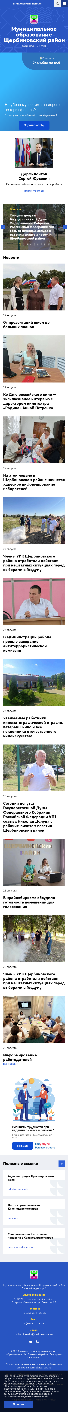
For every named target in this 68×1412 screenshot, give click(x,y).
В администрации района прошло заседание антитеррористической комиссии (27, 644)
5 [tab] (34, 244)
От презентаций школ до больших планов (26, 324)
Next (65, 227)
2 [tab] (24, 244)
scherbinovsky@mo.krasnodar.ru (34, 1334)
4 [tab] (31, 244)
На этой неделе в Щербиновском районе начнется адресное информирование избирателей (34, 482)
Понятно (18, 1404)
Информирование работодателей (20, 1057)
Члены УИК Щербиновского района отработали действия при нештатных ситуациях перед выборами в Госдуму (34, 563)
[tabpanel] (34, 227)
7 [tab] (41, 244)
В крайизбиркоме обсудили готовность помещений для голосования (29, 902)
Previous (3, 227)
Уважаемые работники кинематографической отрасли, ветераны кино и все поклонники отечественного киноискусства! (33, 727)
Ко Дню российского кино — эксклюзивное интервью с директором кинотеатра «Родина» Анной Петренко (29, 401)
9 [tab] (48, 244)
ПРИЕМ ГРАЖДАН (34, 191)
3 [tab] (27, 244)
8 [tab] (45, 244)
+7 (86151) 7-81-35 (34, 1312)
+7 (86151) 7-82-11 (34, 1323)
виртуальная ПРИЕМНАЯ (26, 3)
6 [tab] (38, 244)
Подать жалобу (34, 125)
